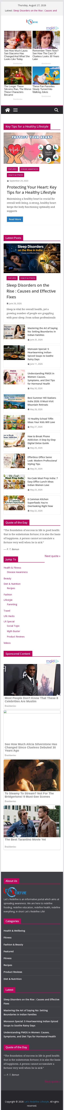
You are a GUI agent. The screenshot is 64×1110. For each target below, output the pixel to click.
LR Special (9, 621)
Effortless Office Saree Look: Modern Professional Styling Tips (42, 461)
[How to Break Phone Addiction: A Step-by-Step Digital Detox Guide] (14, 442)
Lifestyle (8, 599)
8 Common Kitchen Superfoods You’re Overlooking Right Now (40, 503)
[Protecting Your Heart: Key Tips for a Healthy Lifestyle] (32, 148)
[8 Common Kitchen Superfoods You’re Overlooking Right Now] (14, 505)
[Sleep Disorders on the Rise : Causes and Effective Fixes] (32, 258)
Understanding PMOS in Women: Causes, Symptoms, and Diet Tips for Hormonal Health (41, 378)
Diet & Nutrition (12, 583)
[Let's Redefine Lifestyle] (7, 110)
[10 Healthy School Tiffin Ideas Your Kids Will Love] (14, 423)
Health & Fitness (15, 175)
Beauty (7, 578)
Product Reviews (16, 636)
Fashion (8, 594)
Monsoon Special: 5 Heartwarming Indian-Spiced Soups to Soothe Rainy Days (40, 354)
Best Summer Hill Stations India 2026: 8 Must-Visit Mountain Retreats (42, 401)
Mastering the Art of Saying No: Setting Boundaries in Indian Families (43, 331)
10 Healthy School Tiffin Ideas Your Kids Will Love (41, 420)
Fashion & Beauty (13, 944)
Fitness (7, 937)
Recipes (11, 588)
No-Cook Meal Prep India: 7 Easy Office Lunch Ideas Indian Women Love (43, 482)
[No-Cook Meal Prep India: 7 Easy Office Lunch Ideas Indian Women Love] (14, 484)
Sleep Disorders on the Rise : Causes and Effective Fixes (31, 290)
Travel (7, 610)
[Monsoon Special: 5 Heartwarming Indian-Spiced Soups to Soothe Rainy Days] (14, 356)
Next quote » (52, 556)
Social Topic (13, 625)
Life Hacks (9, 616)
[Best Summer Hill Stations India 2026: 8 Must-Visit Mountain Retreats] (14, 403)
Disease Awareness (29, 169)
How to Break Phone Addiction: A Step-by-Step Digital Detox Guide (42, 440)
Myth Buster (13, 631)
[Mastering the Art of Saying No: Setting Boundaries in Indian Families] (14, 333)
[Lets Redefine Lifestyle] (15, 889)
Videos (7, 642)
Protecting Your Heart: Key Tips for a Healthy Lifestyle (31, 189)
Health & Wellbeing (14, 930)
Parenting (12, 604)
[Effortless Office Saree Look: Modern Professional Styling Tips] (14, 463)
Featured (12, 169)
